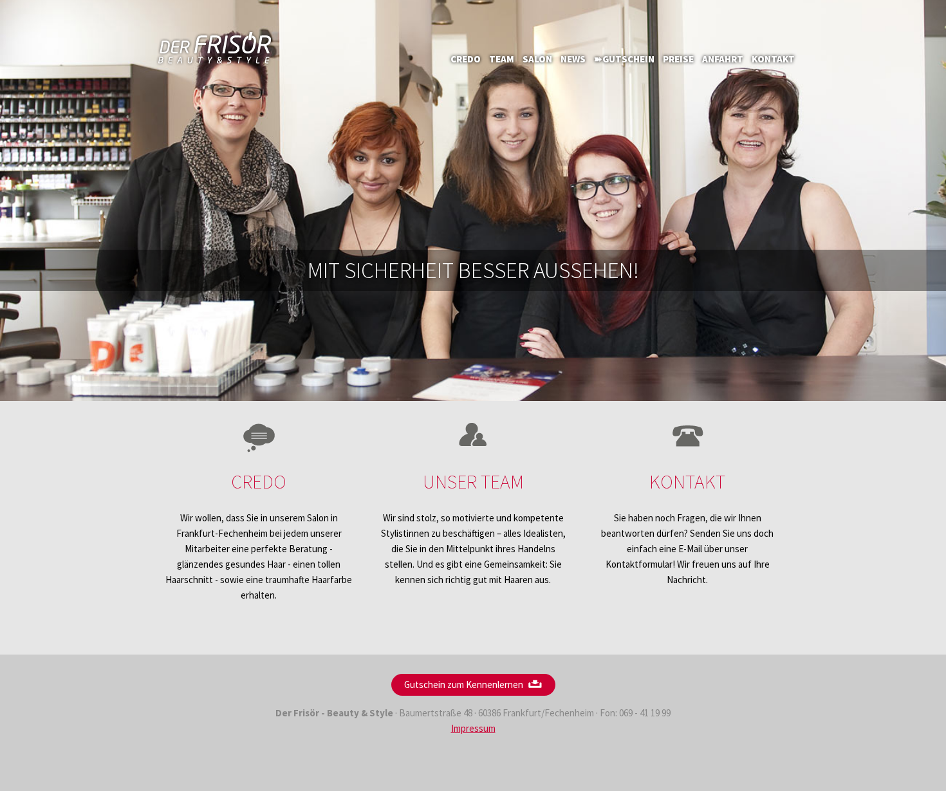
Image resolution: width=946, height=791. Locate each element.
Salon (537, 59)
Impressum (473, 728)
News (573, 59)
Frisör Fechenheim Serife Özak (215, 48)
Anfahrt (722, 59)
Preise (678, 59)
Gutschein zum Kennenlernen (463, 684)
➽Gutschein (624, 59)
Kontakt (773, 59)
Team (501, 59)
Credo (465, 59)
